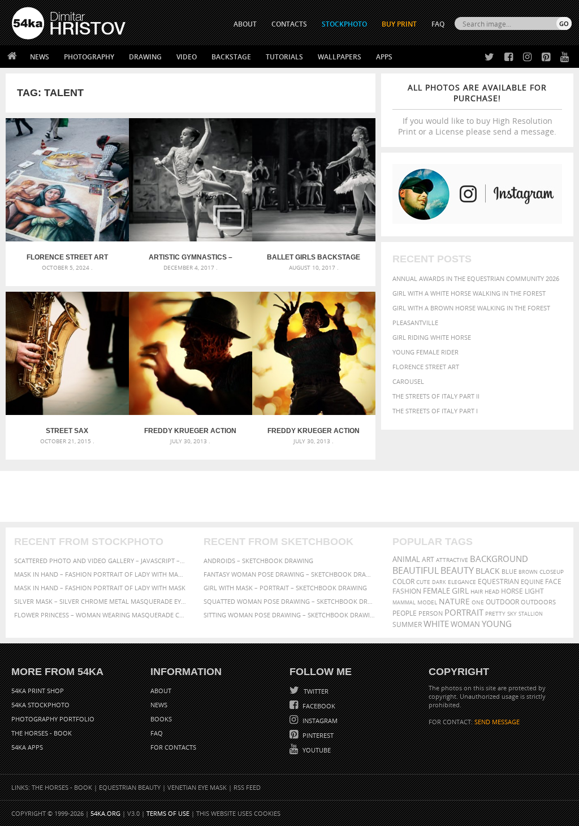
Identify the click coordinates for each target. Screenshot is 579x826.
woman (465, 624)
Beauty (457, 570)
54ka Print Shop (37, 690)
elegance (462, 582)
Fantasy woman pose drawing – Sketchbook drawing (290, 574)
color (403, 581)
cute (423, 582)
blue (509, 571)
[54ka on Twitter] (487, 57)
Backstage (231, 57)
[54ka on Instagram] (525, 57)
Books (161, 719)
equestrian (498, 581)
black (488, 570)
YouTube (316, 750)
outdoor (502, 602)
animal (406, 559)
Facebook (318, 706)
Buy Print (399, 24)
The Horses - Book (41, 733)
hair (476, 591)
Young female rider (425, 352)
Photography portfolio (52, 719)
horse (512, 591)
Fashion (406, 591)
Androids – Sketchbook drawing (258, 560)
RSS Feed (247, 787)
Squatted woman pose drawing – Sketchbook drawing (290, 601)
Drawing (145, 57)
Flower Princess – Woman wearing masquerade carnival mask (100, 615)
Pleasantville (415, 322)
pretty (495, 613)
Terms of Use (167, 813)
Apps (384, 57)
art (428, 559)
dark (439, 582)
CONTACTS (289, 24)
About (160, 690)
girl (460, 591)
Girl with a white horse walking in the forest (469, 293)
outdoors (538, 602)
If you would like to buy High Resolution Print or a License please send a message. (477, 109)
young (497, 623)
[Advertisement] (292, 496)
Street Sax (67, 431)
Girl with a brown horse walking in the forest (471, 308)
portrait (463, 612)
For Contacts (173, 747)
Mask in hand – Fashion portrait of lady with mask (99, 587)
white (436, 623)
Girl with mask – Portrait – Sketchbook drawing (285, 587)
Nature (454, 601)
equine (532, 581)
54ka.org (105, 813)
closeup (551, 572)
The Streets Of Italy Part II (435, 396)
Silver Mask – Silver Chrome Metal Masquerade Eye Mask (100, 601)
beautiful (415, 570)
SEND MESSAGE (497, 721)
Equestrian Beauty (130, 787)
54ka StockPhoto (40, 704)
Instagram (319, 720)
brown (528, 572)
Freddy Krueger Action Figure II (313, 431)
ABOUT (245, 24)
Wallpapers (339, 57)
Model (427, 602)
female (436, 591)
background (499, 558)
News (39, 57)
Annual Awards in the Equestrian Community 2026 (475, 278)
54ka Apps (27, 747)
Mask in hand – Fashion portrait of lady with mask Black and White (100, 574)
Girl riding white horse (431, 337)
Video (186, 57)
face (553, 581)
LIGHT (534, 591)
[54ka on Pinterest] (543, 57)
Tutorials (284, 57)
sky (512, 613)
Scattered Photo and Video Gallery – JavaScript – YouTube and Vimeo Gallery (100, 560)
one (478, 602)
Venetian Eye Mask (197, 787)
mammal (404, 602)
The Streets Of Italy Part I (435, 410)
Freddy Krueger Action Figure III (190, 431)
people (404, 613)
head (492, 591)
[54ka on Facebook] (506, 57)
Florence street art (425, 366)
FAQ (437, 24)
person (430, 613)
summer (407, 624)
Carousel (408, 381)
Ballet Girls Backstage (313, 257)
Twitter (315, 691)
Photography (89, 57)
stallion (530, 613)
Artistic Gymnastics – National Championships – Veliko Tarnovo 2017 (190, 257)
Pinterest (317, 735)
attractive (452, 560)
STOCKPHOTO (344, 24)
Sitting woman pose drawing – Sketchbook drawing (290, 615)
